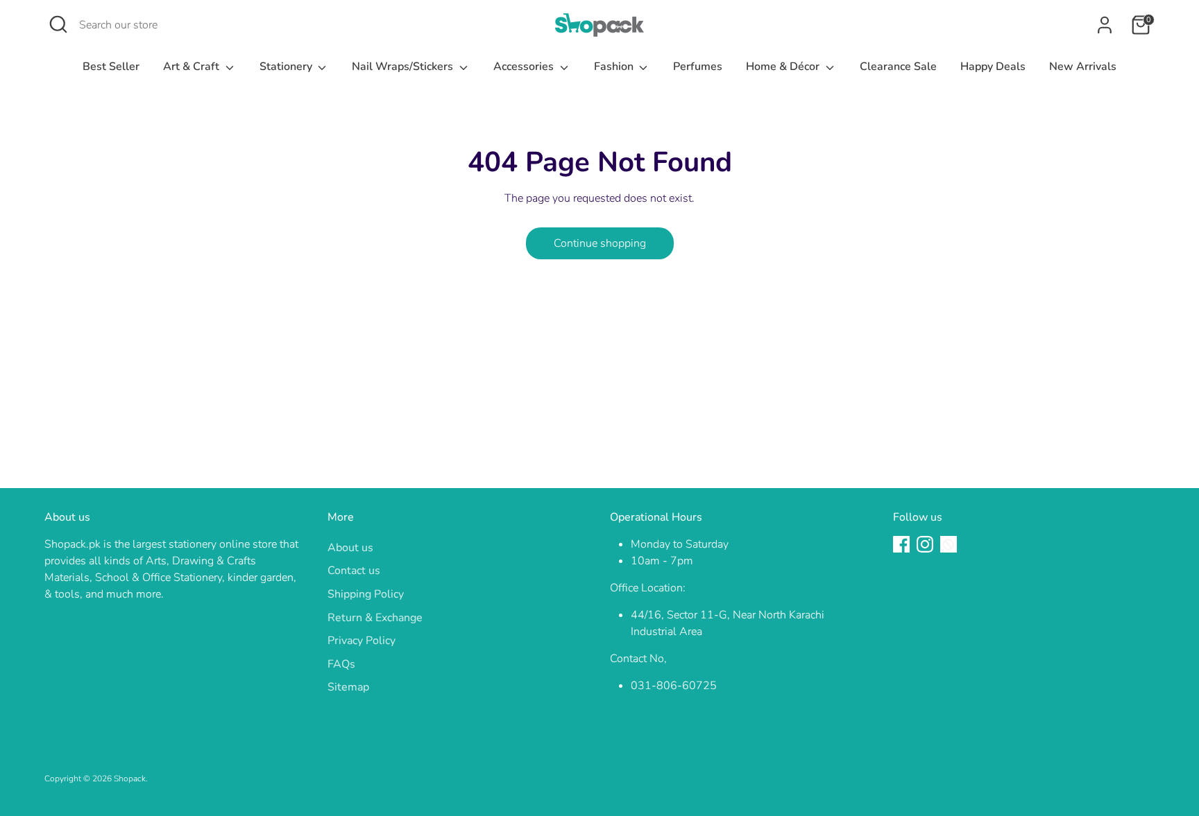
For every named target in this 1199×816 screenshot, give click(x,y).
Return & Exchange (375, 617)
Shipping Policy (366, 594)
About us (350, 547)
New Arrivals (1082, 66)
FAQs (341, 664)
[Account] (1105, 25)
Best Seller (111, 66)
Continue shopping (600, 243)
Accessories (524, 66)
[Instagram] (925, 544)
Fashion (615, 66)
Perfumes (697, 66)
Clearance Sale (898, 66)
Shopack (130, 778)
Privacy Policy (362, 640)
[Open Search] (58, 24)
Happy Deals (993, 66)
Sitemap (348, 687)
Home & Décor (784, 66)
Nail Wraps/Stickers (404, 66)
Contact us (354, 570)
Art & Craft (192, 66)
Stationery (287, 66)
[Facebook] (901, 544)
